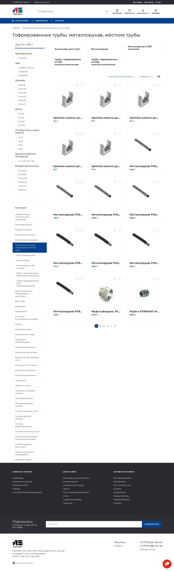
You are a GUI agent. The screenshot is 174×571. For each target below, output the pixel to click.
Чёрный (22, 75)
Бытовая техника (70, 482)
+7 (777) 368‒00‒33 (151, 546)
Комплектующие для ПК (25, 347)
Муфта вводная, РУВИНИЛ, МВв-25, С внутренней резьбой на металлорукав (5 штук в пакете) (106, 311)
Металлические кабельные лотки (27, 358)
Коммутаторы (119, 492)
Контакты (149, 2)
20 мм (22, 89)
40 (20, 137)
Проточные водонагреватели (76, 492)
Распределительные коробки (24, 404)
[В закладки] (82, 85)
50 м (21, 121)
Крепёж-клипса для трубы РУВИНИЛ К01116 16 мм (68, 117)
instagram (118, 546)
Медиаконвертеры (121, 499)
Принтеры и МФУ (20, 485)
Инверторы (20, 306)
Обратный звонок (41, 2)
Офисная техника (22, 385)
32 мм (21, 96)
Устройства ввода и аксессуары (23, 445)
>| (115, 326)
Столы (66, 496)
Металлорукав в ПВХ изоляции (25, 266)
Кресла (66, 489)
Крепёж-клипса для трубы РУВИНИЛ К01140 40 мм (106, 166)
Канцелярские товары (25, 334)
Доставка (137, 2)
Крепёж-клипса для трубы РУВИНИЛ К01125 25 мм (145, 117)
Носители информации (25, 375)
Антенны (117, 489)
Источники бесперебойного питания (26, 318)
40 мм (21, 100)
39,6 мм (22, 190)
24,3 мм (22, 182)
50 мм (21, 104)
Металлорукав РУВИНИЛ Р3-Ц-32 (145, 214)
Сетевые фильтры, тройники (23, 417)
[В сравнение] (77, 85)
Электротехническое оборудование (24, 453)
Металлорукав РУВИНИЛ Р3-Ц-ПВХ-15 (68, 263)
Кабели (18, 324)
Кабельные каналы (23, 329)
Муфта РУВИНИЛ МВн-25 (145, 311)
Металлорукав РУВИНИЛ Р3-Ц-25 (106, 214)
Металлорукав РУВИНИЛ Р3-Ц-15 (145, 166)
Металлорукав (22, 260)
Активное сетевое (23, 230)
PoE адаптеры (119, 482)
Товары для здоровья (72, 499)
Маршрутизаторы (121, 496)
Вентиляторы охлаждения (26, 240)
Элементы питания (23, 460)
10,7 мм (22, 171)
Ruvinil (22, 58)
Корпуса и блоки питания (26, 352)
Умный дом (68, 503)
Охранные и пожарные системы (25, 392)
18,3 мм (22, 178)
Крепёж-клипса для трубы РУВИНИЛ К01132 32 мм (68, 166)
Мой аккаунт (143, 13)
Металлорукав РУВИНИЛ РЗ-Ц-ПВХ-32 (68, 311)
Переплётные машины (22, 482)
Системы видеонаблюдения (23, 425)
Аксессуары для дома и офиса (76, 478)
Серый (22, 72)
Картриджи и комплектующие (22, 341)
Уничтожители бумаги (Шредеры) (27, 492)
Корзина (156, 13)
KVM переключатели (122, 478)
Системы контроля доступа (27, 431)
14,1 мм (21, 174)
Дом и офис (20, 301)
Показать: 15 (145, 76)
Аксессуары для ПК (23, 225)
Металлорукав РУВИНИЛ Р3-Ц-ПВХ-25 (145, 263)
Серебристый (25, 68)
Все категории (21, 21)
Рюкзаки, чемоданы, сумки (26, 411)
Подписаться (151, 524)
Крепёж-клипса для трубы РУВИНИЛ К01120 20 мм (106, 117)
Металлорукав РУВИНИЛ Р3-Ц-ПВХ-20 (106, 263)
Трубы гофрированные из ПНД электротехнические (27, 283)
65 (20, 149)
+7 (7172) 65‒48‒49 (20, 2)
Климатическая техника (73, 485)
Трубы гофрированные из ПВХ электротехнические (27, 274)
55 (20, 145)
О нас (158, 2)
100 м (21, 125)
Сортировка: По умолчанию (120, 76)
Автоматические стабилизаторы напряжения (22, 216)
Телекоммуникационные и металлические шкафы (26, 438)
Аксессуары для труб (25, 255)
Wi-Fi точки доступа (121, 485)
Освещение (20, 380)
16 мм (21, 85)
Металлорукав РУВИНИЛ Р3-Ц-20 (68, 214)
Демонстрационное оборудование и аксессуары (24, 293)
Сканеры (16, 489)
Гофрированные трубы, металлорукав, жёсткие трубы (25, 247)
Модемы (117, 503)
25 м (21, 117)
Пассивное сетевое (24, 398)
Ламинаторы (18, 478)
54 (20, 141)
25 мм (21, 93)
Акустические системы (25, 235)
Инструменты (21, 311)
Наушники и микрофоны (25, 370)
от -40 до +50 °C (26, 161)
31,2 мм (22, 186)
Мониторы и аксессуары (26, 365)
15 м (20, 114)
